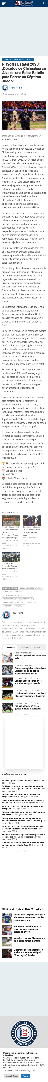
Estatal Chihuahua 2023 (13, 595)
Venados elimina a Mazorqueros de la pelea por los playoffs (29, 939)
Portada (7, 606)
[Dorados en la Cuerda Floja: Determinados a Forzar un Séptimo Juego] (32, 520)
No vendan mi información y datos (21, 1070)
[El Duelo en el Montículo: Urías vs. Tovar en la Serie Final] (11, 557)
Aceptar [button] (26, 1076)
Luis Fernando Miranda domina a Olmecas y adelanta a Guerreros (30, 694)
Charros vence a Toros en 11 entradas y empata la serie (28, 682)
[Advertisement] (24, 31)
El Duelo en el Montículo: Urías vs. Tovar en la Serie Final (10, 566)
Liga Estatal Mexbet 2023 (14, 602)
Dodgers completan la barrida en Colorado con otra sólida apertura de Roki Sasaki (30, 671)
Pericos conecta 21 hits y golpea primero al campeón (28, 707)
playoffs (32, 602)
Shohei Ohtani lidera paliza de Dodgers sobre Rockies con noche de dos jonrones (23, 835)
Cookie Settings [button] (12, 1076)
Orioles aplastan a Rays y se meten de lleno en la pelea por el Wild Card (23, 844)
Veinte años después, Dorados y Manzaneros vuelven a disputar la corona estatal (29, 917)
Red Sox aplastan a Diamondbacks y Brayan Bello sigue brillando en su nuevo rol (23, 827)
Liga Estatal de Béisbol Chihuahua (17, 598)
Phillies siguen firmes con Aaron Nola (30, 657)
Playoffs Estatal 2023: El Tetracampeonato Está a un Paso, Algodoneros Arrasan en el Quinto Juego (10, 532)
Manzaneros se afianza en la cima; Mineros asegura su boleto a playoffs (27, 929)
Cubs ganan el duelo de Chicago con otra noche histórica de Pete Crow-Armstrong (22, 819)
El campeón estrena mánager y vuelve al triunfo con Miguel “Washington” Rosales (28, 952)
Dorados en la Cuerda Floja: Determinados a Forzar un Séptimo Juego (31, 531)
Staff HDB (17, 87)
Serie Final (19, 606)
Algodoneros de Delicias (30, 588)
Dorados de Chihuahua (13, 591)
